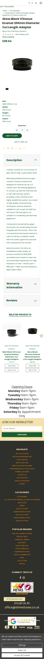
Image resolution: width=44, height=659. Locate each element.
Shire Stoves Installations (22, 466)
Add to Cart (12, 370)
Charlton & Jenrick (22, 540)
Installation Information (22, 457)
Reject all (22, 650)
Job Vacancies (22, 460)
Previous (2, 335)
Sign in (17, 481)
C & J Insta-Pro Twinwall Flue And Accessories (22, 500)
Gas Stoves (22, 503)
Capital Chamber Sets (22, 555)
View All (22, 564)
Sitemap (22, 484)
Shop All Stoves (22, 509)
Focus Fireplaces (22, 546)
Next (41, 335)
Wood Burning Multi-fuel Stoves (22, 469)
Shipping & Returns (22, 472)
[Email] (8, 148)
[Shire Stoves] (13, 624)
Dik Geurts (22, 543)
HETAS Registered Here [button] (14, 599)
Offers (22, 506)
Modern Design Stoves (22, 512)
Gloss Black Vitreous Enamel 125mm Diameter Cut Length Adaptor (32, 355)
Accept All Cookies (22, 655)
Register (26, 481)
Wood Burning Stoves (22, 518)
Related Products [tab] (20, 314)
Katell (22, 558)
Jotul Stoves (22, 561)
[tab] (22, 160)
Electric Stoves (22, 521)
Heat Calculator (22, 454)
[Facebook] (4, 148)
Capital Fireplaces (22, 549)
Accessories (22, 497)
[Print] (12, 148)
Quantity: (22, 125)
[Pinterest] (24, 148)
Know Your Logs (22, 463)
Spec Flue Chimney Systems (22, 534)
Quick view (11, 366)
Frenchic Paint (22, 537)
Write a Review (8, 37)
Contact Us (22, 475)
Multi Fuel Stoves (22, 515)
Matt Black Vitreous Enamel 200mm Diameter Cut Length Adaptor (11, 355)
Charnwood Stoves (22, 552)
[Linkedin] (20, 148)
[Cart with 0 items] (36, 3)
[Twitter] (16, 148)
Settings (22, 645)
